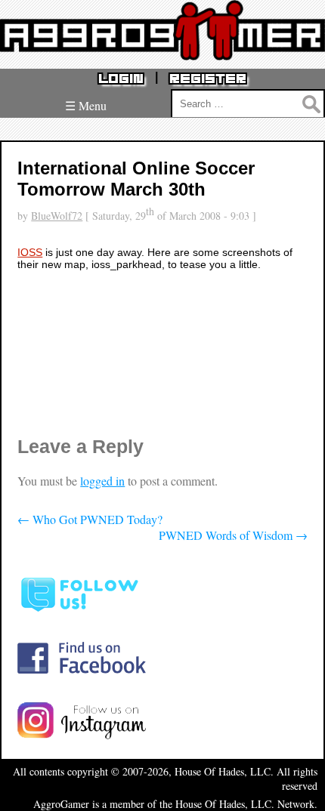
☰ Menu (86, 105)
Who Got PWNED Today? (89, 519)
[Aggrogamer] (162, 49)
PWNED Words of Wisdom (233, 535)
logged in (102, 481)
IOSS (29, 252)
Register (207, 79)
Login (121, 79)
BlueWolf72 (56, 215)
